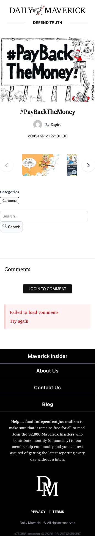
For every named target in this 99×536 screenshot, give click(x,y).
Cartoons (9, 200)
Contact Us (47, 387)
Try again (19, 321)
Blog (47, 404)
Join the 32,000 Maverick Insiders (43, 434)
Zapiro (56, 124)
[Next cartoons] (88, 165)
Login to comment (47, 288)
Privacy (38, 512)
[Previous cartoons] (6, 165)
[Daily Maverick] (47, 10)
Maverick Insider (47, 356)
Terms (58, 512)
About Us (47, 371)
